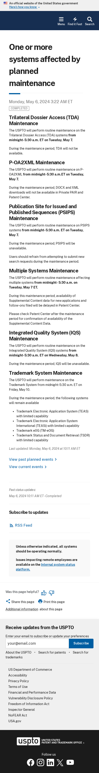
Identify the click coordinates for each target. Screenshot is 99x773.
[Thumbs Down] (51, 593)
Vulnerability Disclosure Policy (30, 698)
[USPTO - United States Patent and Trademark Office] (49, 744)
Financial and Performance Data (32, 692)
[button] (20, 602)
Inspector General (21, 709)
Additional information (22, 609)
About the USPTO (18, 652)
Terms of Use (18, 687)
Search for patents (52, 652)
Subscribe (81, 643)
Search (89, 24)
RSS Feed (23, 525)
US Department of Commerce (30, 669)
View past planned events (31, 459)
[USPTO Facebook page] (29, 765)
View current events (26, 467)
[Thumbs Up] (44, 593)
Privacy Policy (18, 681)
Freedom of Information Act (28, 704)
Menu (61, 24)
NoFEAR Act (17, 715)
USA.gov (14, 721)
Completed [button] (19, 108)
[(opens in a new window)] (39, 765)
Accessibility (17, 675)
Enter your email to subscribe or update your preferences (47, 636)
